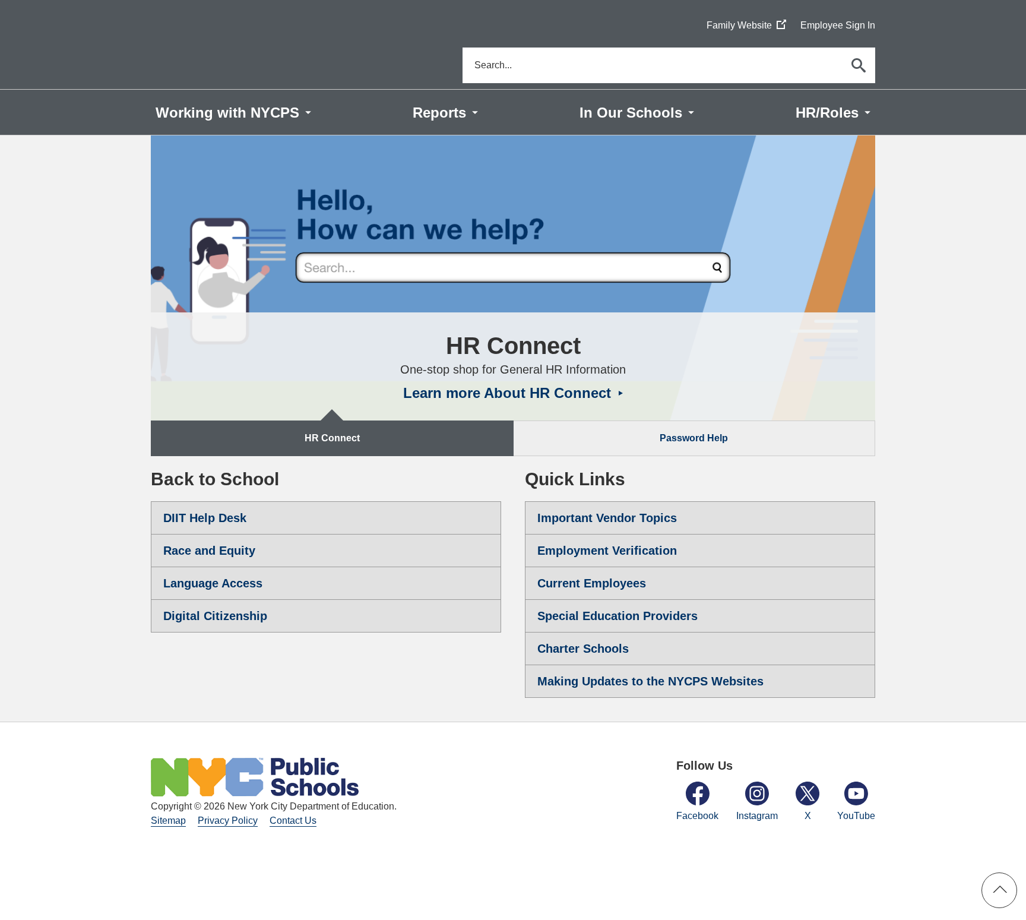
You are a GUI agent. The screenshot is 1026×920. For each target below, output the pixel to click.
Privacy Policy (228, 820)
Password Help (694, 438)
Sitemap (168, 820)
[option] (513, 278)
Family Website (746, 25)
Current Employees (591, 583)
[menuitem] (233, 112)
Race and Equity (209, 550)
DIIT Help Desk (204, 517)
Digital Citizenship (215, 615)
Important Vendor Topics (607, 517)
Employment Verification (607, 550)
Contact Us (293, 820)
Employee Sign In (837, 25)
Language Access (212, 583)
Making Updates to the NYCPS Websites (650, 681)
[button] (999, 890)
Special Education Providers (617, 615)
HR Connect (332, 438)
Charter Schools (583, 648)
